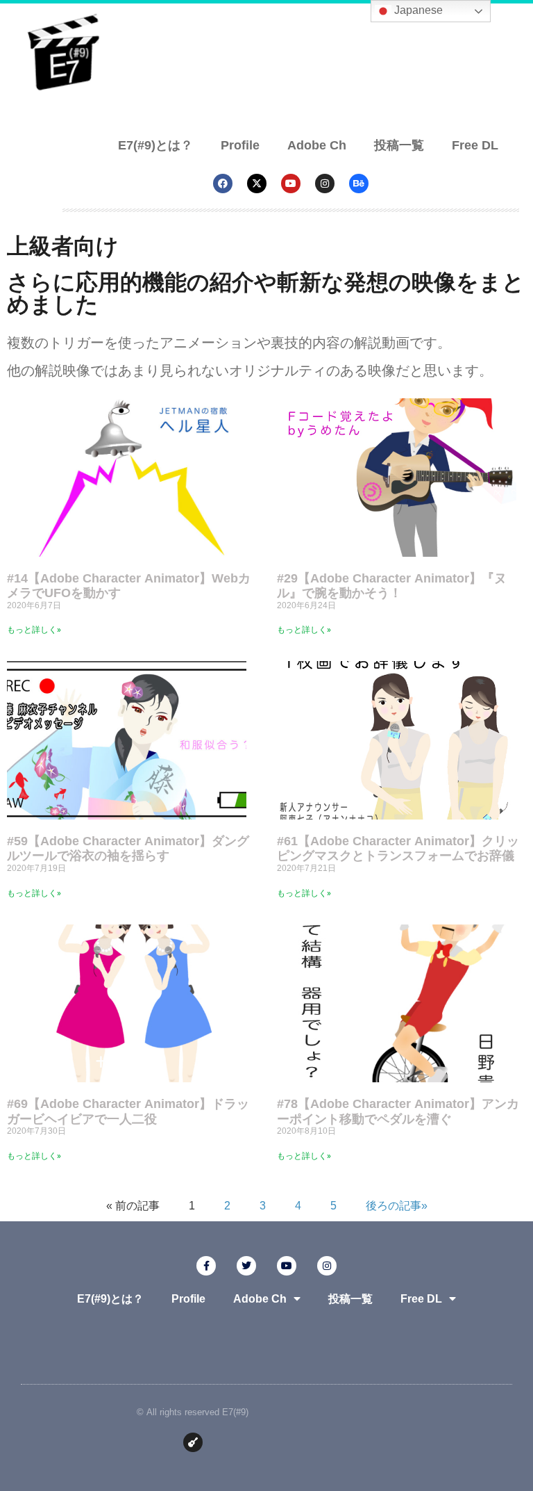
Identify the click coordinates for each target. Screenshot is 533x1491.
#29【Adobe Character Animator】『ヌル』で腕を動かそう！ (392, 585)
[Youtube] (291, 183)
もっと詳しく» (34, 630)
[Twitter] (246, 1266)
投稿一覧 (399, 144)
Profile (240, 144)
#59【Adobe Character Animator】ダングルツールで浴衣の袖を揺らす (128, 848)
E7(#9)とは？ (155, 144)
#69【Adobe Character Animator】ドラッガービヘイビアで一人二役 (128, 1111)
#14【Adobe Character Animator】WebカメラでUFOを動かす (129, 585)
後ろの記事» (397, 1206)
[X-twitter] (256, 183)
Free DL (475, 144)
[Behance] (359, 183)
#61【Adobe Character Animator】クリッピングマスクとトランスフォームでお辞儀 (398, 848)
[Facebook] (222, 183)
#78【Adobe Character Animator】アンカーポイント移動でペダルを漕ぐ (398, 1111)
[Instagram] (325, 183)
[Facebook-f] (206, 1266)
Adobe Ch (316, 144)
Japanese (417, 10)
